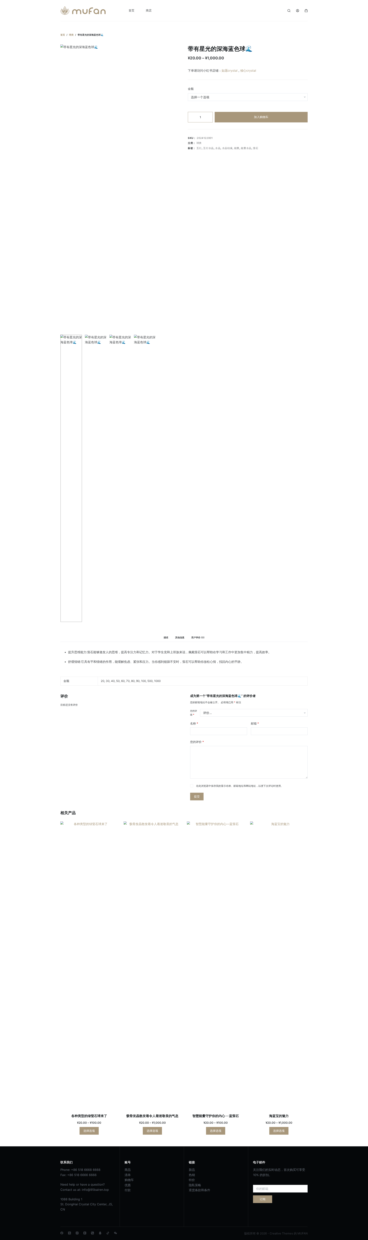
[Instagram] (77, 1233)
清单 (128, 1175)
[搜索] (289, 10)
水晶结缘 (227, 148)
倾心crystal (248, 70)
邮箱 (255, 723)
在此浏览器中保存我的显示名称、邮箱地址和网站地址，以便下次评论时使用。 (239, 785)
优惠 (128, 1185)
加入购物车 (261, 117)
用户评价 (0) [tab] (198, 637)
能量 (236, 148)
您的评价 (197, 742)
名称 (194, 723)
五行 (199, 148)
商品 (128, 1170)
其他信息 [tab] (179, 637)
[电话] (92, 1233)
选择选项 (89, 1131)
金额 (191, 89)
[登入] (297, 10)
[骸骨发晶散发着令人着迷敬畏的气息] (152, 965)
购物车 (129, 1180)
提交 (197, 796)
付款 (128, 1190)
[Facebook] (61, 1233)
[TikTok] (107, 1233)
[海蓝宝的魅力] (279, 965)
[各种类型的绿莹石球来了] (89, 965)
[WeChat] (115, 1233)
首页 (131, 10)
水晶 (217, 148)
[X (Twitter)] (69, 1233)
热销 (192, 1175)
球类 (199, 142)
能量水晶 (246, 148)
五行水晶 (208, 148)
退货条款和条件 (199, 1190)
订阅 (262, 1199)
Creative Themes (281, 1233)
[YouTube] (84, 1233)
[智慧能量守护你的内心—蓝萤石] (215, 965)
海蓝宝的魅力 (279, 1116)
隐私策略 (195, 1185)
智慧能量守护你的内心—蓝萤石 (215, 1116)
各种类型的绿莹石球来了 (89, 1116)
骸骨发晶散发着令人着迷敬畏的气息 (152, 1116)
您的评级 (193, 712)
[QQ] (100, 1233)
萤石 (255, 148)
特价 (192, 1180)
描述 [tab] (166, 637)
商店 (149, 10)
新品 (192, 1170)
